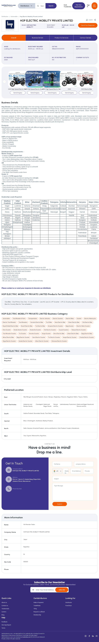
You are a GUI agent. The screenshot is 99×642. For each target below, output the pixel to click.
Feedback (4, 622)
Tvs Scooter (22, 333)
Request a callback (39, 612)
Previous (4, 81)
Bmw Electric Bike (59, 333)
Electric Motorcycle (90, 318)
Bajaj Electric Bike (87, 333)
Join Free (94, 5)
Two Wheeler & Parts (19, 318)
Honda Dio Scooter (35, 330)
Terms (3, 628)
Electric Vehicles (45, 318)
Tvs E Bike (49, 322)
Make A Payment (39, 602)
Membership (37, 615)
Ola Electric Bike (87, 322)
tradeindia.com (26, 637)
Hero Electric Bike (60, 322)
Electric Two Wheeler (9, 322)
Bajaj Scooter (70, 326)
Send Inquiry (17, 93)
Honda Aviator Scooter (20, 330)
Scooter (79, 318)
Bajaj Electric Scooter (23, 337)
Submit (59, 504)
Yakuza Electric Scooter (78, 330)
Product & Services (61, 38)
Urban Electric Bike (73, 333)
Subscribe (62, 590)
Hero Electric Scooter (38, 337)
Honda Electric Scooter (25, 341)
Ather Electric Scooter (42, 341)
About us (4, 602)
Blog (3, 615)
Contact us (5, 605)
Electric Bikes (70, 318)
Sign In (88, 5)
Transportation (32, 318)
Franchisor (68, 605)
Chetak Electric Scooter (86, 337)
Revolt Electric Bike (26, 326)
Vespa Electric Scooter (69, 337)
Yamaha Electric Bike (36, 322)
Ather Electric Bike (8, 337)
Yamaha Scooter (34, 333)
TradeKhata (37, 605)
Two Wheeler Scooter (9, 333)
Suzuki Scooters (64, 330)
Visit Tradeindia (67, 6)
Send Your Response (87, 25)
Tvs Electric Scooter (54, 337)
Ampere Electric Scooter (55, 326)
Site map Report (6, 625)
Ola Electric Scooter (50, 330)
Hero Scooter (7, 330)
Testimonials (5, 608)
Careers (4, 612)
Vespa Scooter (46, 333)
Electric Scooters (58, 318)
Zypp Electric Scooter (9, 341)
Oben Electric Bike (73, 322)
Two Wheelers (23, 322)
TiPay (35, 608)
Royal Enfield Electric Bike (10, 326)
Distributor (68, 602)
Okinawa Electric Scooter (59, 341)
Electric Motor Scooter (83, 326)
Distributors (24, 6)
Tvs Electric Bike (40, 326)
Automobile (14, 16)
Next (94, 81)
